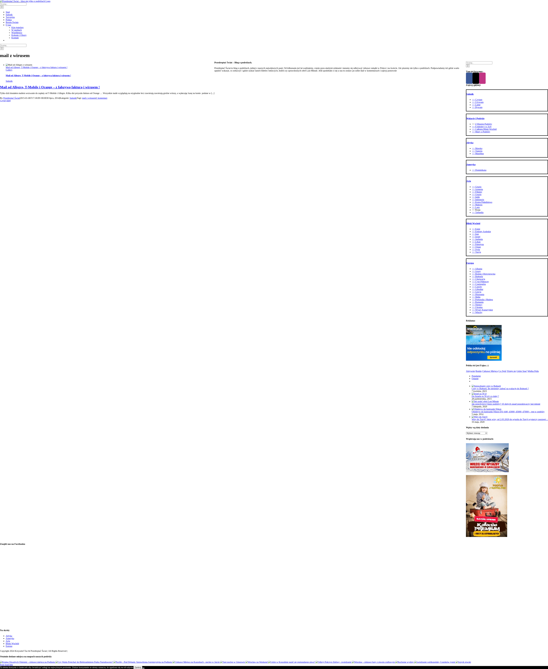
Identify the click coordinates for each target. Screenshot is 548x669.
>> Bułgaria (477, 276)
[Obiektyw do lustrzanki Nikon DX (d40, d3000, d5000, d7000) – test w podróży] (486, 409)
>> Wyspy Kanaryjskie (482, 310)
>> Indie (476, 197)
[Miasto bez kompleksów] (256, 662)
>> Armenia (477, 189)
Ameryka (10, 638)
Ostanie (475, 378)
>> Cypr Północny (480, 281)
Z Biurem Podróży (483, 124)
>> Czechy (477, 287)
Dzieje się (511, 371)
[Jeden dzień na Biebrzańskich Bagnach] (84, 662)
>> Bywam (477, 107)
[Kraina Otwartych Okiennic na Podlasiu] (28, 662)
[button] (470, 94)
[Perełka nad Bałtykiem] (463, 662)
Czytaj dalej (5, 100)
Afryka (9, 636)
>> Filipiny (477, 192)
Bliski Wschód (12, 643)
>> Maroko (477, 148)
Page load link (6, 664)
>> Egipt (476, 229)
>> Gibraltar (477, 289)
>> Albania (477, 269)
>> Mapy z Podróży (481, 131)
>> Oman (476, 247)
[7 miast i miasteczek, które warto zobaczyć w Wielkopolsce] (435, 662)
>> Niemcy (477, 304)
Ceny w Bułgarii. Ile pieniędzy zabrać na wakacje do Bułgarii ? (500, 388)
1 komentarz (101, 98)
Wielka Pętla (533, 371)
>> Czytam (477, 99)
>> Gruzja (476, 187)
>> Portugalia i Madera (482, 299)
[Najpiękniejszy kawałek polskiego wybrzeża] (404, 662)
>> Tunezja (477, 151)
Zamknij (138, 667)
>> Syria (476, 249)
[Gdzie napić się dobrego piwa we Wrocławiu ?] (373, 662)
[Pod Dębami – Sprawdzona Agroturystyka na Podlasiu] (143, 662)
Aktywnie (470, 371)
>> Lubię (476, 105)
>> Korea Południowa (482, 202)
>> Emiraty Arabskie (481, 231)
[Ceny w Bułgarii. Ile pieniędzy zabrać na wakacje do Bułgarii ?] (486, 386)
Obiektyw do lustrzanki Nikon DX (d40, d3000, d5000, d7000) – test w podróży (508, 411)
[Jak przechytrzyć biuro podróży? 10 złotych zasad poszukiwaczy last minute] (485, 401)
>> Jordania (477, 239)
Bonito (479, 371)
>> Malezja (477, 205)
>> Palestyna (478, 244)
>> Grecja (476, 292)
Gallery (9, 70)
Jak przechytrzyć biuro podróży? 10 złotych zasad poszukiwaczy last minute (506, 404)
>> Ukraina (477, 307)
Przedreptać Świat (11, 98)
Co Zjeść (502, 371)
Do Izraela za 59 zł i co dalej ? (485, 396)
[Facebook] (469, 78)
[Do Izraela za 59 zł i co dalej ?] (479, 393)
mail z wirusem (89, 98)
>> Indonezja (478, 199)
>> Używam (477, 102)
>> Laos (476, 207)
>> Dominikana (479, 170)
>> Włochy (477, 312)
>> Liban (476, 242)
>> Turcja (476, 252)
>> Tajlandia (477, 212)
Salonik (9, 81)
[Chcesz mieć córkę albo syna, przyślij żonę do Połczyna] (334, 662)
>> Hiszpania (478, 294)
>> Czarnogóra (479, 284)
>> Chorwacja (478, 279)
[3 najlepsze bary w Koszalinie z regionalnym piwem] (292, 662)
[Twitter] (476, 78)
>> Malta (476, 297)
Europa (9, 646)
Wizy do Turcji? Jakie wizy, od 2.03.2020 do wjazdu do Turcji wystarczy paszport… (510, 419)
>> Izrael (476, 236)
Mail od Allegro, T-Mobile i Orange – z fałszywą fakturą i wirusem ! (36, 67)
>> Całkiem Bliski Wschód (484, 129)
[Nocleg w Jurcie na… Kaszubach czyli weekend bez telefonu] (196, 662)
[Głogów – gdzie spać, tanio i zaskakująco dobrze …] (232, 662)
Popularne (476, 376)
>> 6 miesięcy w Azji (481, 126)
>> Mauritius (478, 153)
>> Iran (475, 234)
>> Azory (476, 271)
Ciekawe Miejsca (490, 371)
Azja (8, 641)
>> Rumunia (477, 302)
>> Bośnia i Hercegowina (483, 274)
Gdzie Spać (521, 371)
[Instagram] (482, 78)
